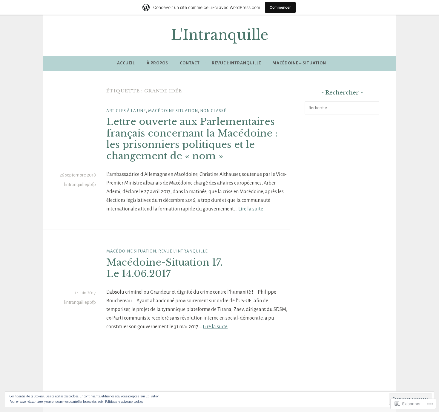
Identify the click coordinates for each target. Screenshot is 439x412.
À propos (157, 63)
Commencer (280, 7)
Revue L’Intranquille (236, 63)
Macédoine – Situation (299, 63)
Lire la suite (250, 209)
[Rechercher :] (342, 107)
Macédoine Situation (173, 111)
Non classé (213, 111)
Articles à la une (126, 111)
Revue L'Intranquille (183, 251)
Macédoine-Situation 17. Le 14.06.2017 (164, 268)
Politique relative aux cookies (124, 401)
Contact (190, 63)
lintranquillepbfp (80, 184)
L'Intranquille (219, 35)
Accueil (126, 63)
